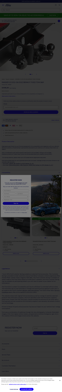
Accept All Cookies (26, 389)
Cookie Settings (14, 389)
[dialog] (31, 384)
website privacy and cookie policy (17, 384)
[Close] (59, 380)
